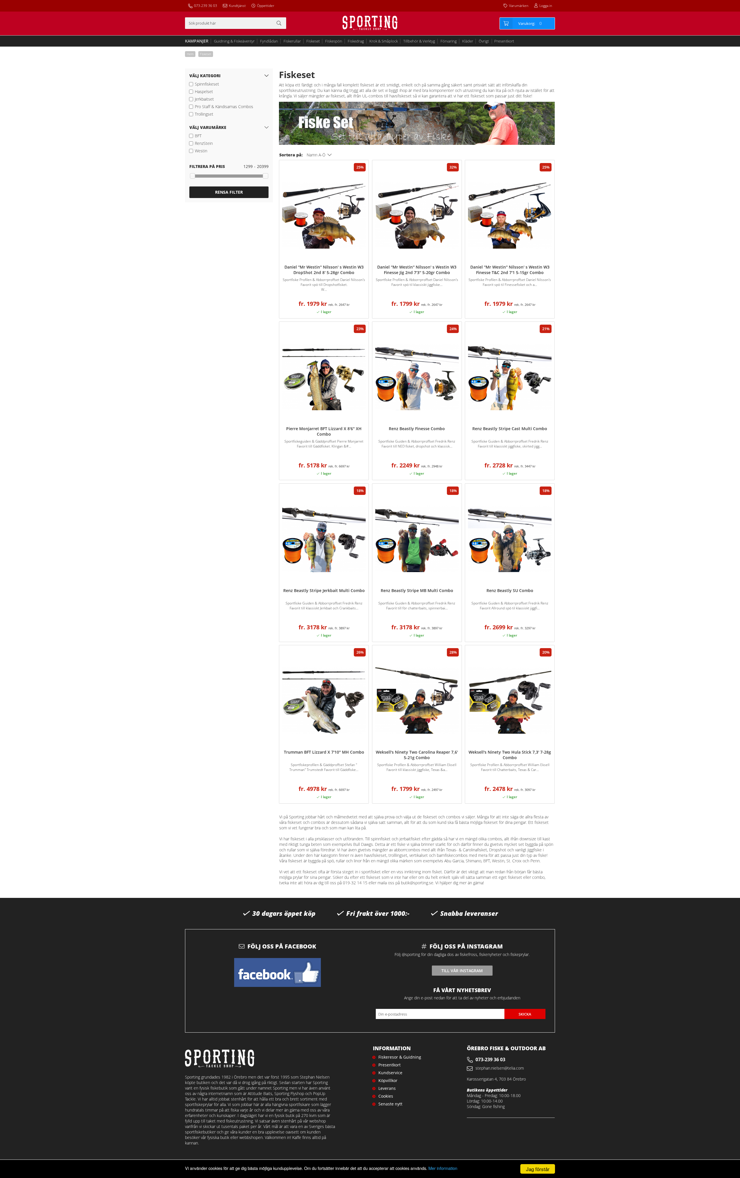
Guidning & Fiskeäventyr (234, 41)
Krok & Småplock (383, 41)
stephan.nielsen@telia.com (500, 1068)
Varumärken (518, 5)
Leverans (387, 1088)
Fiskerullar (292, 41)
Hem (190, 54)
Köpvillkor (387, 1080)
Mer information (442, 1168)
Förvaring (449, 41)
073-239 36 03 (205, 5)
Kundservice (390, 1072)
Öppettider (265, 5)
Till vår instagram (462, 970)
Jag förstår (538, 1169)
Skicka (525, 1014)
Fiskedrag (356, 41)
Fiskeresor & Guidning (399, 1057)
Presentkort (504, 41)
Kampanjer (196, 41)
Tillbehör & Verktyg (419, 41)
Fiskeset (313, 41)
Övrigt (484, 41)
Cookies (385, 1096)
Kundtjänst (237, 5)
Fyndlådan (269, 41)
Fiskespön (333, 41)
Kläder (467, 41)
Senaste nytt (390, 1104)
